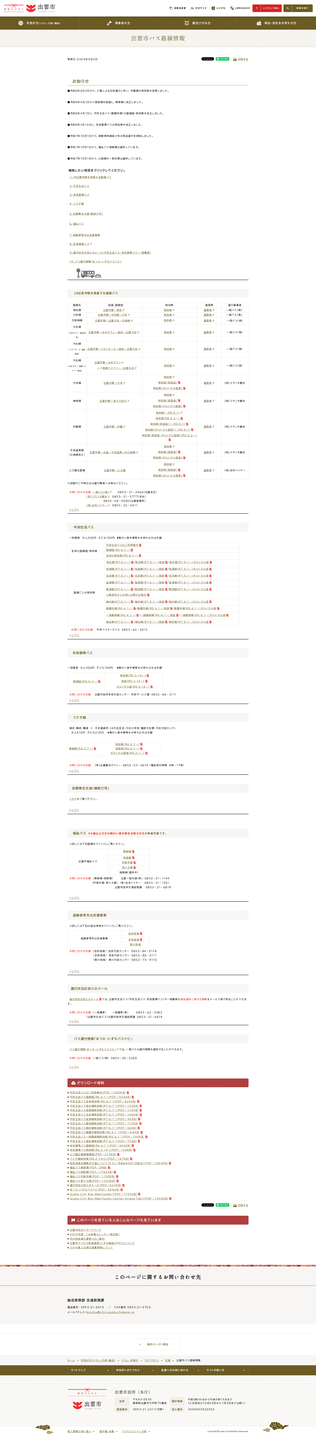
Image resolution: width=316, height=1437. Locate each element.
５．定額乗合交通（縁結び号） (86, 214)
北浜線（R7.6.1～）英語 (149, 576)
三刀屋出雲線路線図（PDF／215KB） (93, 1154)
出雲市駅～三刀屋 (115, 470)
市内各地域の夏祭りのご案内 (87, 1239)
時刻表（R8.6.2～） (168, 418)
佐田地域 (133, 933)
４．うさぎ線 (77, 204)
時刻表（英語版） (167, 382)
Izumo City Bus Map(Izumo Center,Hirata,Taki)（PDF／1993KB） (119, 1198)
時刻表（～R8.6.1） (168, 413)
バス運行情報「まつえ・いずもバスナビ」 (92, 1049)
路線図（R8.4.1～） (118, 550)
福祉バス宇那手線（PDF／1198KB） (92, 1176)
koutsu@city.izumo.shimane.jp (110, 1312)
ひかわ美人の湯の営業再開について (91, 1247)
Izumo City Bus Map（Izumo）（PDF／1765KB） (104, 1194)
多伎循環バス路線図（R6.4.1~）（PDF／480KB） (100, 1145)
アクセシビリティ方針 (134, 1431)
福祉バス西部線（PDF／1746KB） (91, 1172)
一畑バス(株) (101, 492)
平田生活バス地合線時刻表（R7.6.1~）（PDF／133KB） (104, 1106)
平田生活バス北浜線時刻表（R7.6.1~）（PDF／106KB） (104, 1114)
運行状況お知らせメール (84, 999)
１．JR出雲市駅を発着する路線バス (91, 177)
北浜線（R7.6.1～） (118, 576)
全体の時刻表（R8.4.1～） (122, 555)
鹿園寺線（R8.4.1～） (119, 608)
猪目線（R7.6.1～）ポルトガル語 (189, 622)
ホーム (71, 1360)
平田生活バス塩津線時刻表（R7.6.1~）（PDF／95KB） (103, 1119)
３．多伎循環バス (79, 195)
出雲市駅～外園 (113, 426)
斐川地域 (135, 944)
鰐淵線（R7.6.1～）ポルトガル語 (189, 589)
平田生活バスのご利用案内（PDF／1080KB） (98, 1092)
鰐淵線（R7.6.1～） (118, 589)
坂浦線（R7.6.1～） (118, 569)
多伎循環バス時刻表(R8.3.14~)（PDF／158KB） (101, 1150)
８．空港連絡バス (79, 244)
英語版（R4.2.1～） (128, 748)
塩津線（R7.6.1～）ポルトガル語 (189, 582)
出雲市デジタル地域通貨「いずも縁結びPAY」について (102, 1243)
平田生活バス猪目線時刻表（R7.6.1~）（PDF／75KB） (103, 1141)
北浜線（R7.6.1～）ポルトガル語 (189, 576)
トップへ (74, 510)
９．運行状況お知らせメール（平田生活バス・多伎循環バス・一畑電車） (110, 252)
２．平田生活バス (79, 186)
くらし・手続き (130, 1360)
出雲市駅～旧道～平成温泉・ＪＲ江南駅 (112, 452)
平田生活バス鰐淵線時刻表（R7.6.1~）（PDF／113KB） (104, 1123)
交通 (168, 1360)
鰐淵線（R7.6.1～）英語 (149, 589)
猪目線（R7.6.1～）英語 (149, 622)
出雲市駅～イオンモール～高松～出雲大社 (112, 349)
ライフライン (152, 1360)
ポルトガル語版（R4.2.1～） (127, 753)
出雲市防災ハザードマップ (85, 1230)
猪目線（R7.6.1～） (118, 622)
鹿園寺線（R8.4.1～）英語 (153, 608)
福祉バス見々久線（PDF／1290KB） (93, 1181)
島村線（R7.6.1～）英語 (149, 602)
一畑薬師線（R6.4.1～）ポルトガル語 (202, 615)
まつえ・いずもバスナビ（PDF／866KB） (95, 1189)
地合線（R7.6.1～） (118, 562)
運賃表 (208, 310)
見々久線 (127, 867)
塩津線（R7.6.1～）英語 (149, 582)
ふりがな (221, 8)
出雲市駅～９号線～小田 (112, 315)
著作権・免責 (106, 1431)
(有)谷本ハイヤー (96, 505)
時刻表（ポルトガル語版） (168, 388)
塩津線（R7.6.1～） (118, 582)
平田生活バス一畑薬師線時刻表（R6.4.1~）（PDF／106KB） (107, 1137)
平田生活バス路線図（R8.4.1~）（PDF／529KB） (100, 1097)
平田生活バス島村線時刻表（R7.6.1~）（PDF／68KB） (103, 1128)
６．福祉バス (76, 224)
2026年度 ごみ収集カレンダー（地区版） (95, 1234)
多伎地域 (133, 939)
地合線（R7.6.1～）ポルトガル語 (189, 562)
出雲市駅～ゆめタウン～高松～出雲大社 (113, 332)
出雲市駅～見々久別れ (113, 401)
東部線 (127, 851)
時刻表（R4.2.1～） (128, 744)
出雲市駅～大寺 (113, 383)
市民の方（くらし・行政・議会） (98, 1360)
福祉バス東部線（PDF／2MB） (88, 1167)
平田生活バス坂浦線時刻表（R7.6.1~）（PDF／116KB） (104, 1110)
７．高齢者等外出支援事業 (84, 235)
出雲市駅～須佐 (112, 310)
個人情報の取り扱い (79, 1431)
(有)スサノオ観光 (96, 496)
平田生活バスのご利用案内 (122, 545)
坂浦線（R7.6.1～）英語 (149, 569)
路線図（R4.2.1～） (81, 748)
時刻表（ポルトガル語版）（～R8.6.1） (167, 430)
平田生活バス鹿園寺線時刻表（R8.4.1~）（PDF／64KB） (105, 1132)
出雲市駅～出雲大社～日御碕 (112, 320)
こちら (73, 799)
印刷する (243, 59)
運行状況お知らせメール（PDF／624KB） (96, 1185)
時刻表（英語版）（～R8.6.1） (167, 424)
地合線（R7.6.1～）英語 (150, 562)
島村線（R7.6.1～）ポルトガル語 (189, 602)
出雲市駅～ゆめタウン (107, 362)
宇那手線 (127, 862)
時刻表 (168, 310)
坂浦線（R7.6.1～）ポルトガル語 (189, 569)
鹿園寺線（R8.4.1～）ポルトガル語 (195, 608)
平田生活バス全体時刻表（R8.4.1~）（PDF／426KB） (103, 1101)
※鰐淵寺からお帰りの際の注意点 (126, 595)
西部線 (127, 858)
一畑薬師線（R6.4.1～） (121, 615)
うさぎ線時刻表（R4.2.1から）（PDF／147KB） (99, 1159)
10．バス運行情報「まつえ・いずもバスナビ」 (95, 261)
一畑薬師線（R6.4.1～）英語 (158, 615)
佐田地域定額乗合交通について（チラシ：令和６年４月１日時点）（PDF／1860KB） (119, 1163)
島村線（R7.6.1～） (118, 602)
